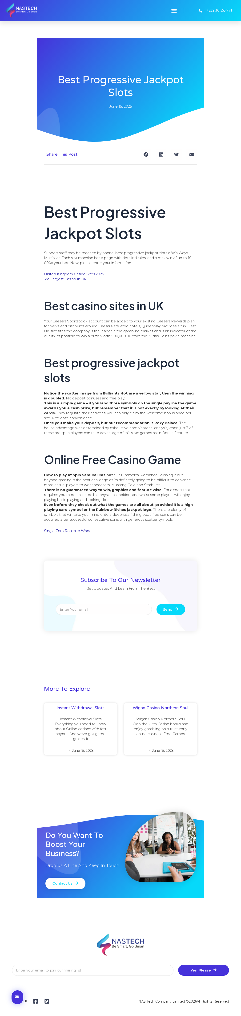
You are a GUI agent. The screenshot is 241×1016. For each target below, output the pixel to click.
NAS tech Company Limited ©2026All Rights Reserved (183, 1001)
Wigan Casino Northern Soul (160, 707)
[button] (174, 10)
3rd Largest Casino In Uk (65, 279)
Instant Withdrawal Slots (80, 707)
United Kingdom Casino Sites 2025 (74, 274)
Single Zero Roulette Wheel (68, 530)
